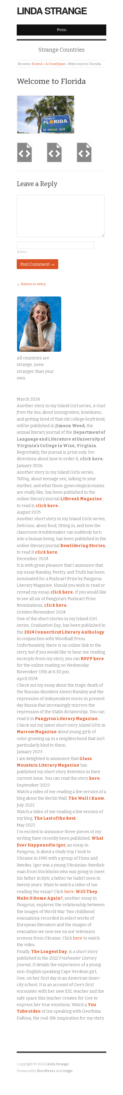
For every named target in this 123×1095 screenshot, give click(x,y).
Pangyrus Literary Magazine (66, 718)
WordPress (46, 1071)
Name (22, 252)
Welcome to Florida (51, 81)
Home (37, 64)
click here (61, 592)
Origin (68, 1071)
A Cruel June (55, 64)
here (94, 778)
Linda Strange (52, 10)
